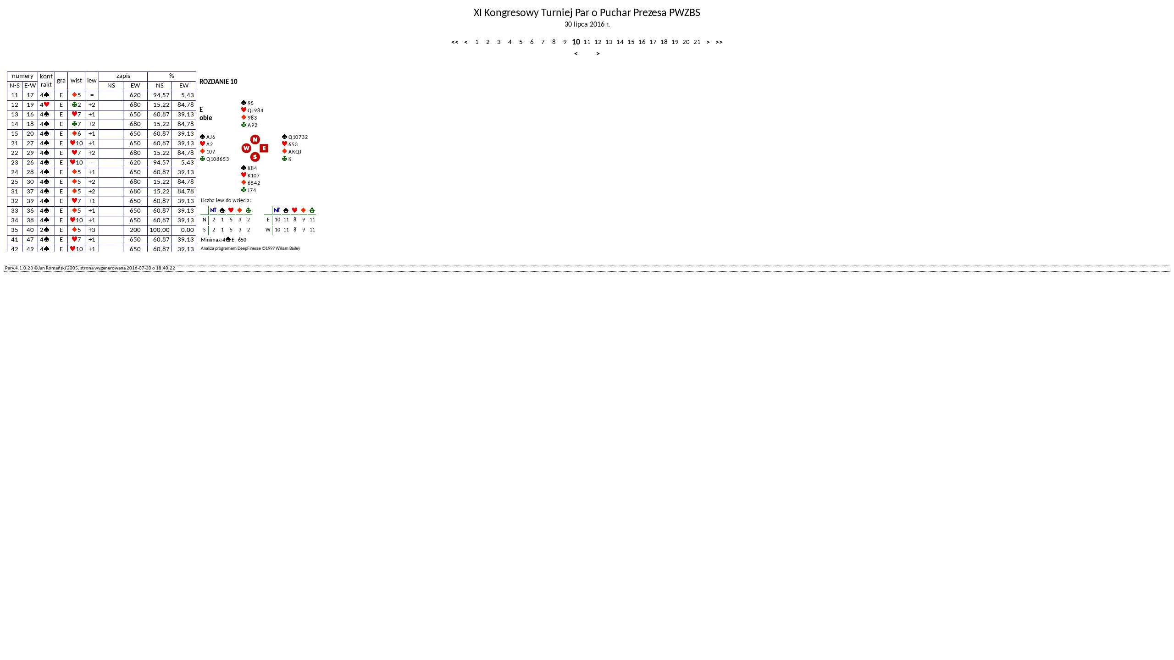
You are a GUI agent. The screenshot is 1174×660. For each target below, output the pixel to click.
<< (455, 42)
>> (719, 42)
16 (642, 42)
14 (620, 42)
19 (675, 42)
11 (587, 42)
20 (686, 42)
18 (664, 42)
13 (609, 42)
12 (598, 42)
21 (697, 42)
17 (653, 42)
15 (631, 42)
